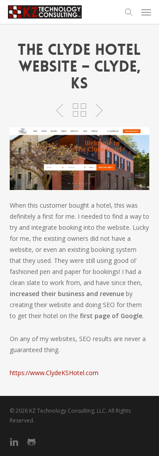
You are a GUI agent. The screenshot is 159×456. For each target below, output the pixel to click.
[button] (146, 12)
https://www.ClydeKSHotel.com (55, 373)
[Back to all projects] (79, 110)
